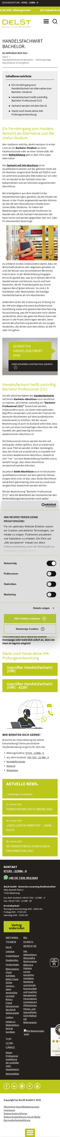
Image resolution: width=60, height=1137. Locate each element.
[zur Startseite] (16, 24)
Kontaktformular (15, 761)
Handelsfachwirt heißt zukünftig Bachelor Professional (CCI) (29, 98)
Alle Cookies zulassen (27, 618)
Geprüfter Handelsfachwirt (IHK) (29, 669)
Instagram (22, 1086)
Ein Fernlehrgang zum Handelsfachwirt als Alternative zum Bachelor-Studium (32, 88)
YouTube (37, 1086)
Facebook (7, 1086)
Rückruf (10, 766)
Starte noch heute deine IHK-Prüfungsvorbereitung (28, 112)
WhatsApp (12, 770)
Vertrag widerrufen (16, 926)
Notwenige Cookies (27, 628)
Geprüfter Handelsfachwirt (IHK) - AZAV (29, 685)
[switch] (51, 573)
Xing (30, 1086)
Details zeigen (41, 608)
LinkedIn (14, 1086)
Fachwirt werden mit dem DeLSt (29, 105)
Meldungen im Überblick (20, 794)
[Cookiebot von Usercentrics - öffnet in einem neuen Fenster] (42, 505)
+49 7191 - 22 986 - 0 (38, 757)
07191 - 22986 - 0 (30, 2)
